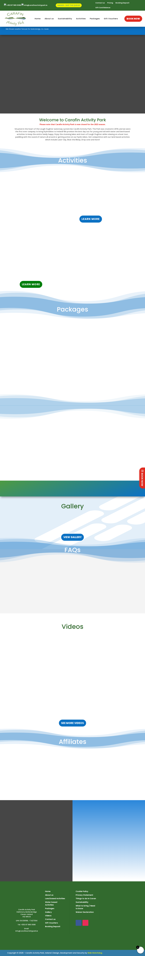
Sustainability (116, 488)
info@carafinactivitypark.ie (26, 931)
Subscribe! (46, 465)
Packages (95, 18)
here (107, 212)
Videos (48, 915)
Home (48, 891)
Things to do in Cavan (86, 898)
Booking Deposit (122, 3)
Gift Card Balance (102, 8)
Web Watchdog (95, 953)
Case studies (18, 32)
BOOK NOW (142, 479)
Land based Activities (55, 898)
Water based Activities (51, 903)
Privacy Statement (84, 895)
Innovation (17, 28)
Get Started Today (54, 22)
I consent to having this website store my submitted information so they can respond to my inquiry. (92, 871)
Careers (16, 24)
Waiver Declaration (85, 912)
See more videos (72, 723)
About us (49, 895)
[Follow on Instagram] (136, 30)
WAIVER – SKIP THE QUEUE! (68, 5)
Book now (133, 18)
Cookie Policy (82, 891)
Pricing (110, 3)
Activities (81, 18)
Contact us (100, 3)
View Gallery (72, 537)
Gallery (48, 912)
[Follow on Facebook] (130, 30)
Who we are (18, 20)
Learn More (91, 219)
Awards (16, 36)
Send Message (127, 866)
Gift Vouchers (111, 18)
